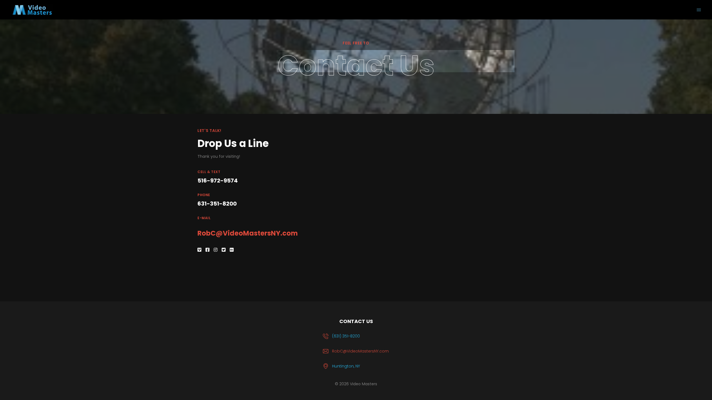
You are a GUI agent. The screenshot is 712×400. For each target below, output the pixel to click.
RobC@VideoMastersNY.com (247, 233)
